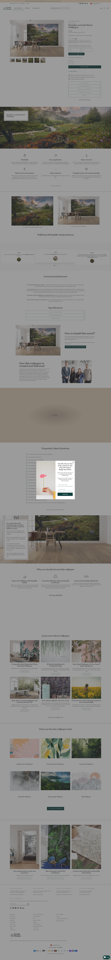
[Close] (73, 462)
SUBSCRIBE (65, 494)
